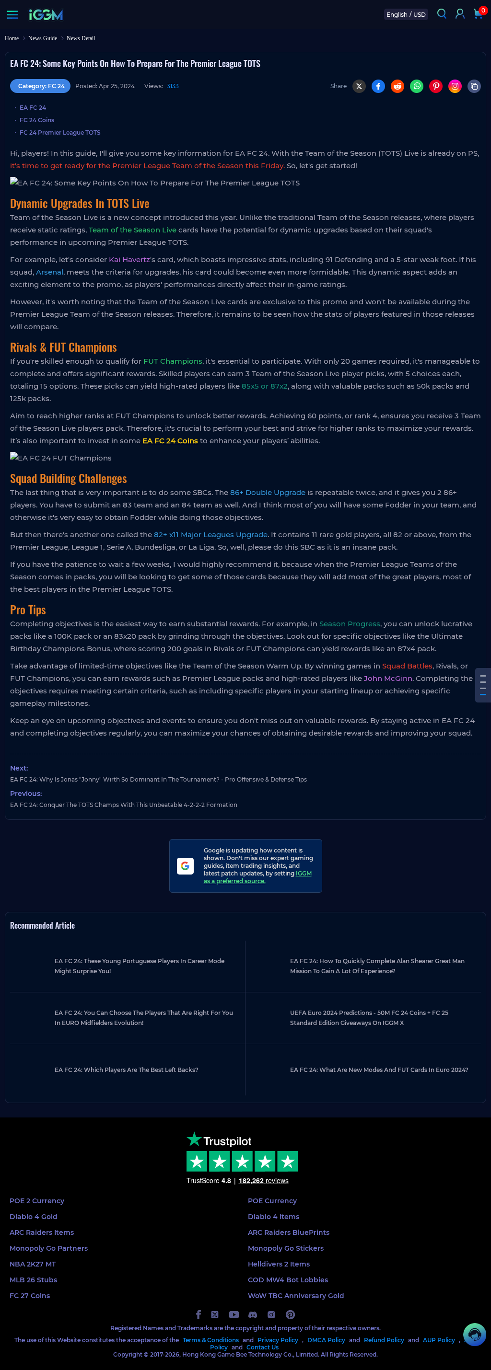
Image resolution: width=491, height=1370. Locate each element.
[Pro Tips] (483, 694)
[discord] (252, 1315)
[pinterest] (290, 1314)
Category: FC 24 (41, 86)
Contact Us (262, 1347)
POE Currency (272, 1201)
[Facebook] (378, 86)
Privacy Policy (277, 1340)
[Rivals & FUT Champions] (483, 682)
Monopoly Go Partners (49, 1248)
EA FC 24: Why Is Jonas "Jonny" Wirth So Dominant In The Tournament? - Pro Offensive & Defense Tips (158, 779)
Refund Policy (384, 1340)
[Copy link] (474, 86)
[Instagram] (455, 86)
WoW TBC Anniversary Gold (296, 1295)
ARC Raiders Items (42, 1232)
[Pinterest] (436, 86)
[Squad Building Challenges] (483, 688)
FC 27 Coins (30, 1295)
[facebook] (198, 1314)
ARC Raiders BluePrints (288, 1232)
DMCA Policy (326, 1340)
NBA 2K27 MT (33, 1264)
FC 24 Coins (37, 120)
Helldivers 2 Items (279, 1264)
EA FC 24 (33, 107)
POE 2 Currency (37, 1201)
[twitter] (215, 1314)
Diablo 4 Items (273, 1216)
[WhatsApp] (416, 86)
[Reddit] (397, 86)
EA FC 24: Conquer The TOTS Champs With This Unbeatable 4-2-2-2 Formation (123, 804)
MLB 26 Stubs (33, 1280)
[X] (359, 86)
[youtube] (234, 1314)
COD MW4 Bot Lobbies (288, 1280)
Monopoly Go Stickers (286, 1248)
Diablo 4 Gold (34, 1216)
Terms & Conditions (211, 1340)
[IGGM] (45, 15)
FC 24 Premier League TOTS (60, 132)
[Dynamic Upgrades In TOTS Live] (483, 676)
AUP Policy (439, 1340)
